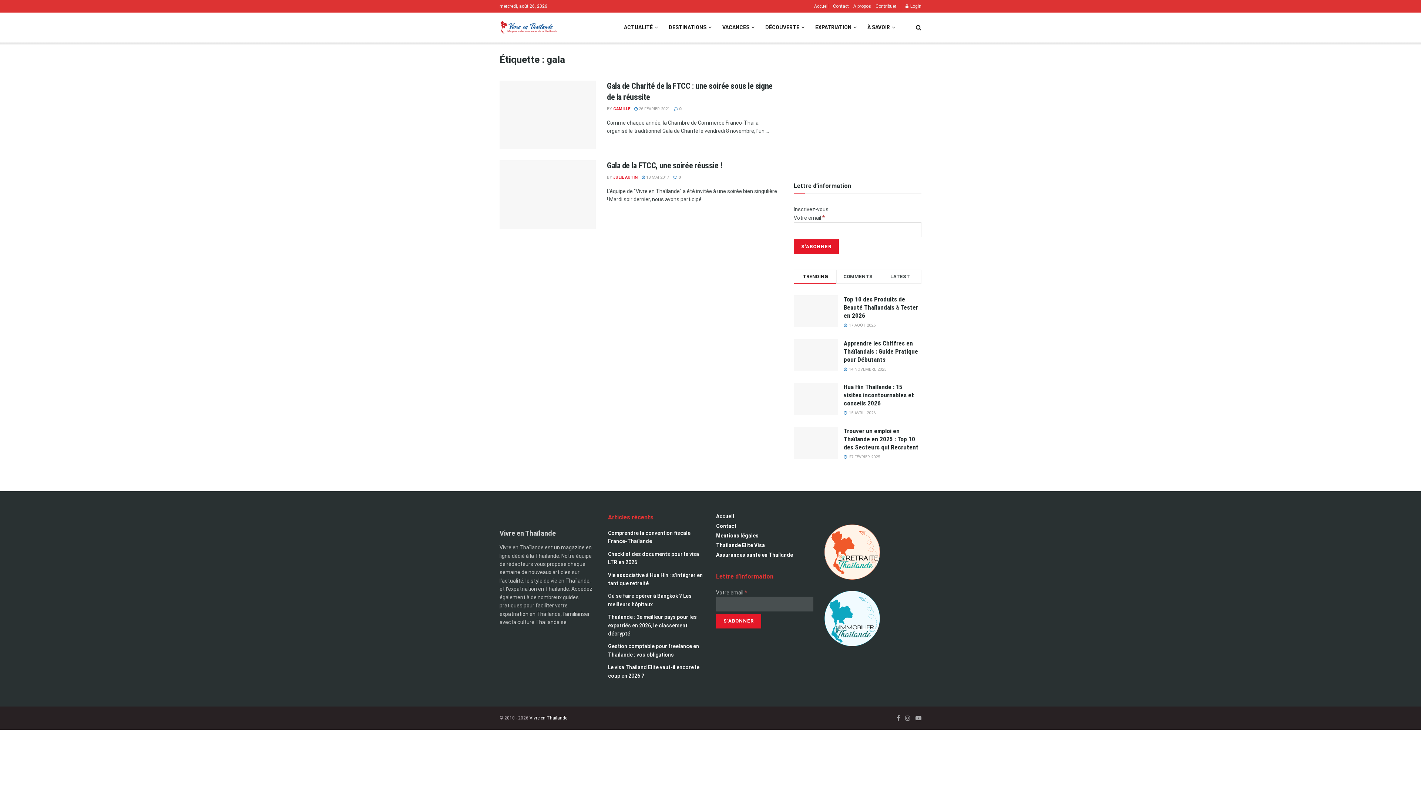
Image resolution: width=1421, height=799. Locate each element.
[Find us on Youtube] (918, 718)
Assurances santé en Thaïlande (754, 555)
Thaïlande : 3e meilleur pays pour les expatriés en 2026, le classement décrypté (652, 625)
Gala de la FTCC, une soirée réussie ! (664, 165)
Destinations (687, 27)
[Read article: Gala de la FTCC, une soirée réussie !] (548, 194)
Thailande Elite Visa (740, 545)
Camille (621, 109)
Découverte (782, 27)
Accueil (821, 6)
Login (915, 6)
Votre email (809, 218)
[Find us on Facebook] (898, 718)
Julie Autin (625, 177)
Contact (841, 6)
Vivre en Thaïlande (548, 718)
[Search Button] (918, 28)
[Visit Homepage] (528, 27)
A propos (862, 6)
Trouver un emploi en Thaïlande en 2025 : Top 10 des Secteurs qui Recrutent (881, 439)
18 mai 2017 (657, 177)
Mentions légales (737, 536)
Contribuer (886, 6)
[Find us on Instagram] (907, 718)
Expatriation (833, 27)
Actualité (638, 27)
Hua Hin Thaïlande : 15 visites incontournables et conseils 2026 (879, 395)
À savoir (878, 27)
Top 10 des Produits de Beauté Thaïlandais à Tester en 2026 (881, 307)
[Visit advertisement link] (857, 109)
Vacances (735, 27)
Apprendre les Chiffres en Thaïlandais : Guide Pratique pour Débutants (881, 351)
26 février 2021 (654, 109)
